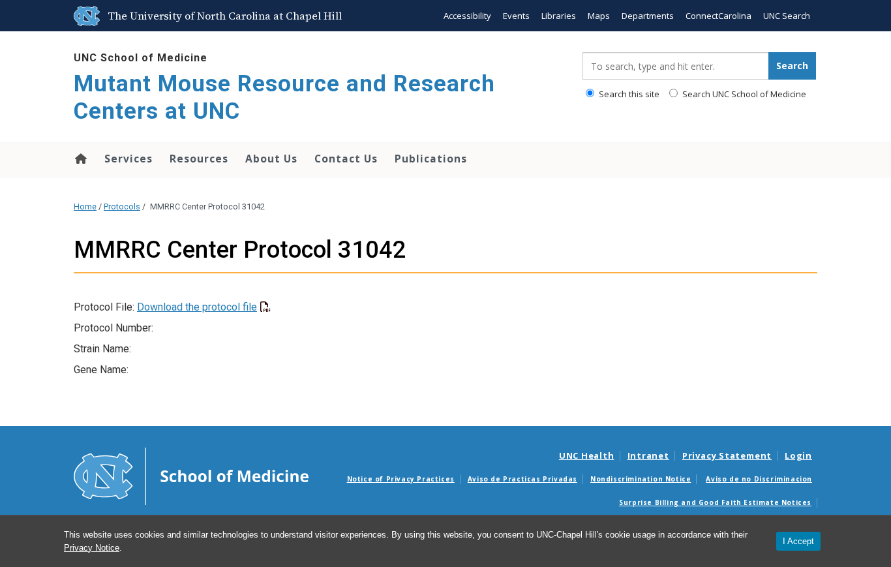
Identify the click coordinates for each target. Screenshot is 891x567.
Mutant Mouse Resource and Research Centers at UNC (284, 97)
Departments (648, 16)
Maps (599, 16)
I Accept (798, 541)
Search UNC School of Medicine (743, 94)
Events (516, 16)
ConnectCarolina (718, 16)
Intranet (648, 455)
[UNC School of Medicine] (191, 476)
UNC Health (586, 455)
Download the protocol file (197, 307)
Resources (199, 158)
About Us (271, 158)
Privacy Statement (727, 455)
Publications (431, 158)
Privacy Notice (91, 548)
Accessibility (467, 16)
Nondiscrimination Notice (640, 478)
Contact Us (346, 158)
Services (128, 158)
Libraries (558, 16)
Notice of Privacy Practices (401, 478)
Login (798, 455)
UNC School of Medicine (140, 58)
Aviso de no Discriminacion (759, 478)
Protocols (122, 206)
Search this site (628, 94)
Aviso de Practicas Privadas (522, 478)
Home (80, 158)
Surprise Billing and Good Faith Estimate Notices (715, 502)
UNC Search (786, 16)
